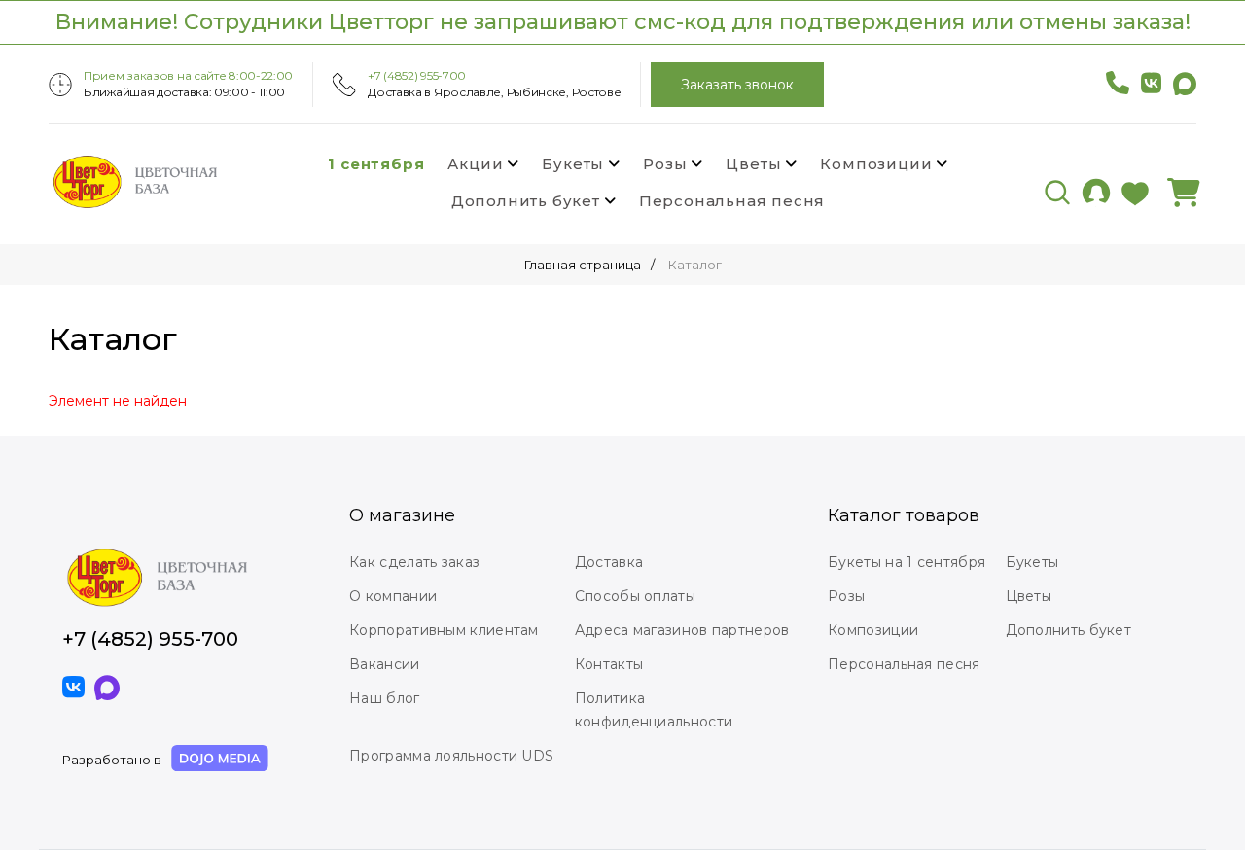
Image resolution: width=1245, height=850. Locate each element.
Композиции (876, 164)
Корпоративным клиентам (444, 630)
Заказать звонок (737, 84)
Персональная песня (732, 201)
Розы (665, 164)
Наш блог (384, 698)
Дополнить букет (525, 201)
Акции (475, 164)
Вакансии (384, 664)
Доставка (609, 562)
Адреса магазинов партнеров (682, 630)
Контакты (609, 664)
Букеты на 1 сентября (906, 562)
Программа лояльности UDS (451, 755)
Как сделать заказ (414, 562)
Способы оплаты (635, 596)
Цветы (753, 164)
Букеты (573, 164)
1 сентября (376, 164)
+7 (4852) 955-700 (417, 75)
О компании (393, 596)
